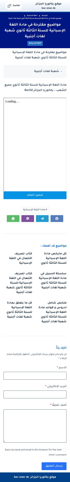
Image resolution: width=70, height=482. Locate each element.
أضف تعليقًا (58, 405)
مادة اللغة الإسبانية (35, 210)
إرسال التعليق (54, 466)
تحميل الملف (35, 195)
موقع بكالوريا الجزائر (48, 4)
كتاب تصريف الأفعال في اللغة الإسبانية (20, 258)
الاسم (61, 367)
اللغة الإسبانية (35, 43)
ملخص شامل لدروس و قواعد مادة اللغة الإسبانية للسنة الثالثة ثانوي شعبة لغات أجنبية (52, 312)
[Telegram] (42, 218)
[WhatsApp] (13, 218)
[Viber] (27, 218)
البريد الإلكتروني (55, 386)
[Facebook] (57, 218)
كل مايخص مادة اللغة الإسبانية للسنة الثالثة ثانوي (53, 258)
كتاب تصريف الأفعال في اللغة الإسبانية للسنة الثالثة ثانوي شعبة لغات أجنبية (19, 283)
